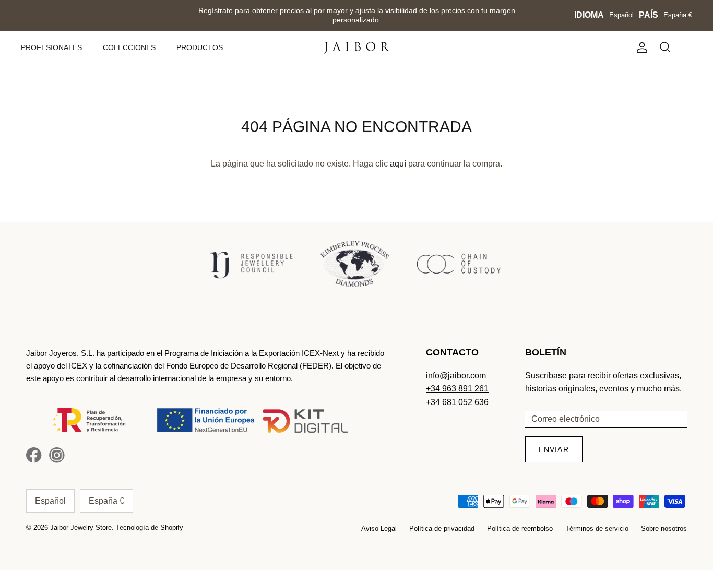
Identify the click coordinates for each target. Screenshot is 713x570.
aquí (398, 163)
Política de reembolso (520, 528)
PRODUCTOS (199, 47)
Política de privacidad (441, 528)
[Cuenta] (640, 47)
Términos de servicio (596, 528)
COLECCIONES (129, 47)
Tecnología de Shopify (149, 527)
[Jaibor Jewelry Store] (356, 48)
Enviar (554, 449)
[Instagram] (57, 455)
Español (621, 15)
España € (677, 15)
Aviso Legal (379, 528)
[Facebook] (34, 455)
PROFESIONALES (51, 47)
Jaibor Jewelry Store (81, 527)
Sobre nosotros (664, 528)
